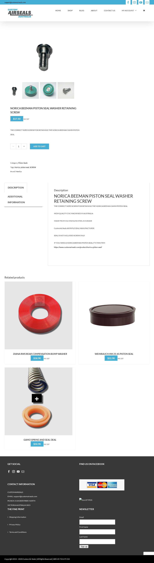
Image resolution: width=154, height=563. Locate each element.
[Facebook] (9, 471)
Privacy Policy (14, 524)
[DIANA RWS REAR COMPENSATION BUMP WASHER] (38, 283)
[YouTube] (18, 471)
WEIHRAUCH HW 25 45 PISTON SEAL (114, 353)
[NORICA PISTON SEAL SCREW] (39, 55)
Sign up (84, 546)
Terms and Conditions (17, 532)
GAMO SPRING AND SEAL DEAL (40, 439)
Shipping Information (17, 517)
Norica (17, 167)
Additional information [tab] (16, 199)
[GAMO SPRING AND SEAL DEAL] (38, 369)
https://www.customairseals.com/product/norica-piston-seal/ (78, 247)
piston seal (25, 167)
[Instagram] (13, 471)
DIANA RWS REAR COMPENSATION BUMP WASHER (40, 353)
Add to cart (39, 146)
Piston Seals (23, 163)
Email (81, 517)
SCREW (33, 167)
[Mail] (23, 471)
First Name (83, 527)
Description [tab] (16, 187)
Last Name (83, 537)
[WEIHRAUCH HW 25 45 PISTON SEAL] (112, 283)
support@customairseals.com (15, 2)
